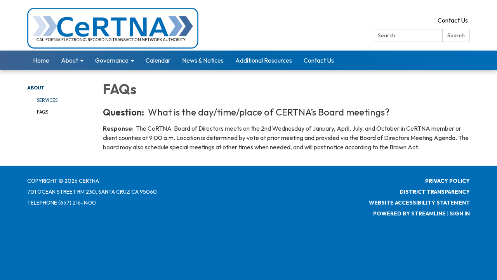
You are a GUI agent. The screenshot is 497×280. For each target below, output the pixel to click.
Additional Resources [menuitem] (263, 60)
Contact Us (453, 20)
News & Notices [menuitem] (203, 60)
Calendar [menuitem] (158, 60)
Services (47, 100)
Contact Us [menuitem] (319, 60)
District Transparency (435, 191)
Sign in (460, 213)
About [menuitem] (69, 60)
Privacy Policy (447, 180)
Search (456, 35)
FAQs (42, 112)
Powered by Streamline (409, 213)
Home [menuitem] (41, 60)
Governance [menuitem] (112, 60)
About (35, 88)
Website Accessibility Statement (419, 202)
